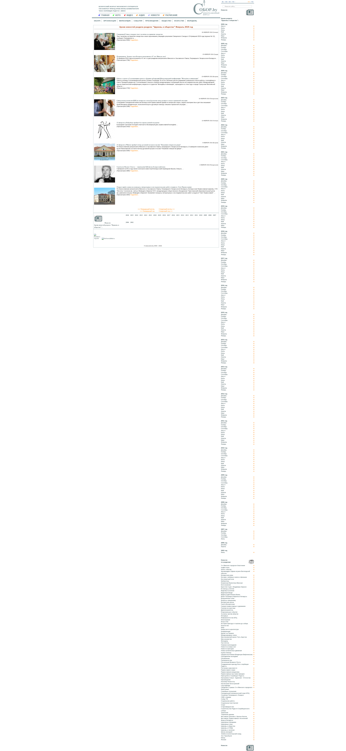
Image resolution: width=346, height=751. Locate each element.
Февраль (224, 38)
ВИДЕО (130, 15)
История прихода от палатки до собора (234, 623)
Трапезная (224, 712)
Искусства (179, 21)
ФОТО (118, 15)
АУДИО (142, 15)
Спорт (223, 705)
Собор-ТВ (224, 699)
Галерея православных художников (233, 606)
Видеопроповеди (226, 592)
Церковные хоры (227, 724)
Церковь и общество (228, 726)
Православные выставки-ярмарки (232, 674)
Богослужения (226, 585)
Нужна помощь (226, 652)
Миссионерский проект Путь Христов (234, 637)
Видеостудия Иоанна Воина (230, 594)
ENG (226, 1)
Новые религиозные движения (231, 650)
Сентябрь (224, 51)
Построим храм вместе (229, 668)
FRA (233, 1)
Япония (223, 739)
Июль (223, 28)
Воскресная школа (227, 602)
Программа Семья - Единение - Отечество (236, 678)
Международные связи (229, 635)
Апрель (223, 34)
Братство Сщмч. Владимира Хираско (234, 587)
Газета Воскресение (228, 604)
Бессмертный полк (227, 579)
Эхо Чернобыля (226, 736)
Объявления (225, 658)
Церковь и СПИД (227, 728)
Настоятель (225, 643)
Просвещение (152, 21)
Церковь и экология (227, 730)
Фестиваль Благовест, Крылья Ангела (234, 716)
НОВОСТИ (155, 15)
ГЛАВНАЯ (105, 15)
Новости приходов (227, 649)
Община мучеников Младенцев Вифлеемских (237, 654)
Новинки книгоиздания (228, 645)
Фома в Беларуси (227, 720)
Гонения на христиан (228, 608)
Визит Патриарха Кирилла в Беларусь (234, 596)
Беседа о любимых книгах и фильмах (234, 577)
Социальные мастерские (229, 703)
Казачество (225, 625)
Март (222, 36)
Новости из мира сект (228, 647)
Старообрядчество (227, 707)
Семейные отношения (228, 691)
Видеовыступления (227, 590)
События (138, 21)
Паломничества (226, 660)
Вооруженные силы (227, 598)
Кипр (222, 627)
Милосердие (125, 21)
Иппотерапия (225, 620)
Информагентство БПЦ (229, 618)
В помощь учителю (227, 589)
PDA (252, 1)
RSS (249, 1)
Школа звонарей (226, 732)
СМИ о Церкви (226, 697)
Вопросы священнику (228, 600)
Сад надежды (225, 685)
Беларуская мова (227, 575)
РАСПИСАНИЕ (171, 15)
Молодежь (192, 21)
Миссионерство (226, 639)
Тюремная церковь (227, 714)
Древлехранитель (227, 610)
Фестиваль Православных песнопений (234, 718)
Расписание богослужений (230, 683)
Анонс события (226, 569)
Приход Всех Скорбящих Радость (232, 676)
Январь (223, 40)
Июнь (223, 30)
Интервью (224, 616)
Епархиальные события (229, 612)
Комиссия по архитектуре (230, 629)
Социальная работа (227, 701)
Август (223, 26)
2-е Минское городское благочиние (233, 565)
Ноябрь (223, 47)
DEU (230, 1)
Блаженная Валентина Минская (232, 583)
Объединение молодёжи (229, 656)
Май (222, 32)
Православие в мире (228, 670)
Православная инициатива (230, 672)
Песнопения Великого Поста (231, 662)
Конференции (225, 631)
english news (225, 567)
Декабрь (224, 45)
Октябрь (224, 49)
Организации (109, 21)
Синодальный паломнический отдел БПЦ (235, 693)
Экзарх (97, 21)
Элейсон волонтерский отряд (231, 734)
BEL (223, 1)
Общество (166, 21)
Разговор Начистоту (228, 681)
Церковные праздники (228, 722)
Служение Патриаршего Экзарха (232, 695)
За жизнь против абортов (229, 614)
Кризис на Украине (227, 633)
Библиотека (225, 581)
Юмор (223, 738)
